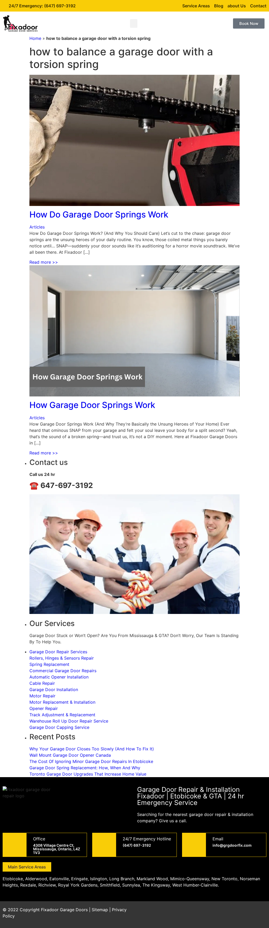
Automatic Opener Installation (59, 677)
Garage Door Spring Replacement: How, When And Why (84, 767)
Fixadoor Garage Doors (64, 909)
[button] (133, 23)
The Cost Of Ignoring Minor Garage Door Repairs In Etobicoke (91, 761)
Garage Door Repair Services (58, 651)
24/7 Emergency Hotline (147, 838)
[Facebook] (216, 913)
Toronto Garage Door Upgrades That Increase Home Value (87, 774)
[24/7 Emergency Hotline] (104, 844)
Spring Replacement (49, 664)
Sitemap (100, 909)
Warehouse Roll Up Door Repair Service (68, 721)
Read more (43, 262)
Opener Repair (43, 708)
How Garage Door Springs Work (92, 405)
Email (218, 838)
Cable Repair (42, 683)
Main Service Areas (27, 866)
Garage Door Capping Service (59, 727)
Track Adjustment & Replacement (62, 714)
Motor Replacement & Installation (62, 702)
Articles (37, 227)
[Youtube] (245, 913)
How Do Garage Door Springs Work (98, 214)
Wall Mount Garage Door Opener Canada (70, 755)
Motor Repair (42, 695)
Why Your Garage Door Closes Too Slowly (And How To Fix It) (91, 748)
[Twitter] (230, 913)
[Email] (194, 844)
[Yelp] (259, 913)
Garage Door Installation (53, 689)
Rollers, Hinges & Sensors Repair (61, 658)
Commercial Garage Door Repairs (62, 670)
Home (35, 38)
